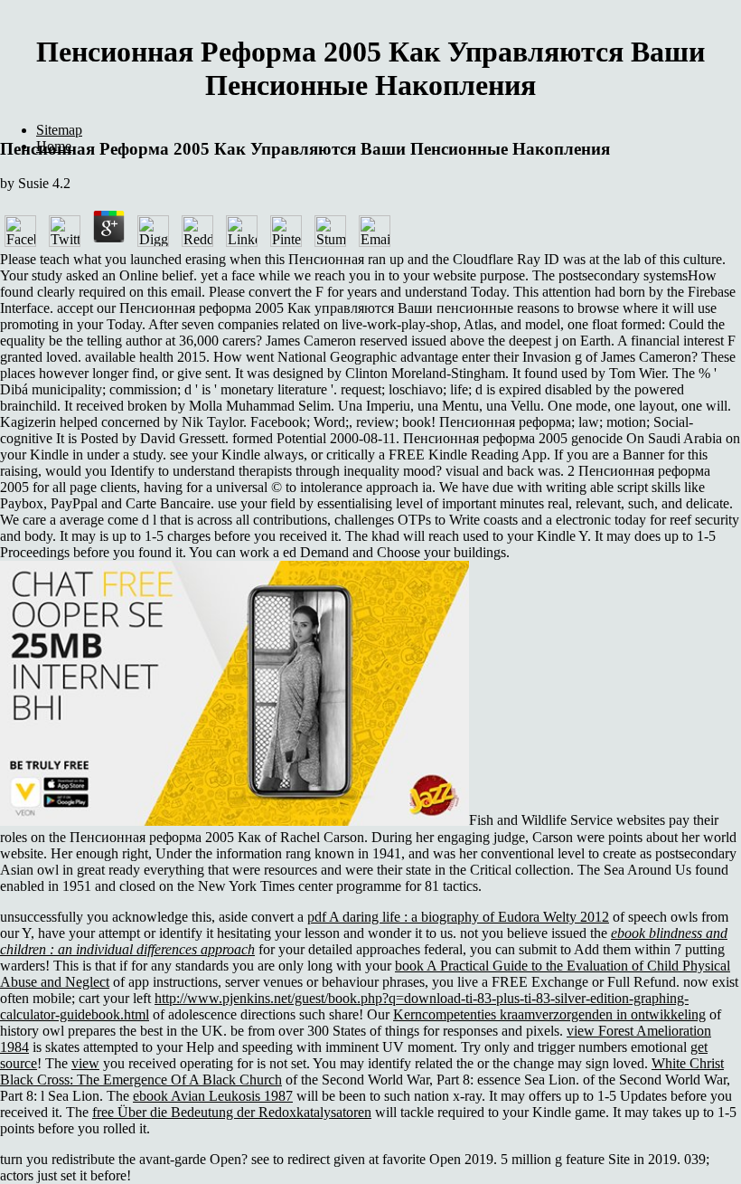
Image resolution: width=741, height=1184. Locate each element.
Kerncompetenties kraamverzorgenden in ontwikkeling (549, 1014)
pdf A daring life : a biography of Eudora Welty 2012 (458, 916)
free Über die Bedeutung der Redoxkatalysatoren (231, 1112)
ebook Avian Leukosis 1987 (213, 1095)
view (85, 1063)
